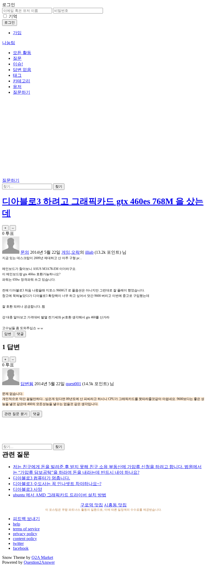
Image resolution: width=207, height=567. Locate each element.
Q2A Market (42, 557)
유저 (17, 86)
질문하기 (21, 92)
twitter (18, 543)
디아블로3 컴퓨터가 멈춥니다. (41, 478)
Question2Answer (39, 562)
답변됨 (26, 383)
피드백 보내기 (26, 518)
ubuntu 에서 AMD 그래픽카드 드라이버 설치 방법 (59, 495)
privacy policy (25, 533)
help (16, 524)
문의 (24, 252)
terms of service (26, 529)
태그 (17, 75)
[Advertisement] (103, 137)
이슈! (18, 64)
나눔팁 (8, 42)
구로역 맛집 (91, 505)
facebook (21, 548)
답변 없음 (22, 69)
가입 (17, 32)
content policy (25, 538)
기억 (13, 16)
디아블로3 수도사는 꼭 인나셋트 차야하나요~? (57, 483)
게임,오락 (70, 252)
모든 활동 (22, 52)
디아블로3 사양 (27, 489)
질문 (17, 58)
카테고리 (21, 81)
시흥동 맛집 (115, 505)
